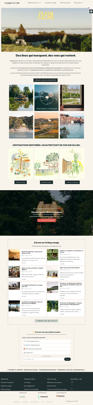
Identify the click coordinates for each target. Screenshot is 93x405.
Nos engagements (29, 386)
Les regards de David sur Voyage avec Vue (32, 285)
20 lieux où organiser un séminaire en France (71, 251)
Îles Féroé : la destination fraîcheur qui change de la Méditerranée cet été (71, 284)
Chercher (67, 359)
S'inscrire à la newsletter (31, 389)
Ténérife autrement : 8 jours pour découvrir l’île (32, 252)
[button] (91, 11)
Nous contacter (51, 386)
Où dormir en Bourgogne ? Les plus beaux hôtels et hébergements (71, 303)
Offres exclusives (6, 389)
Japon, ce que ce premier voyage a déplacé (32, 268)
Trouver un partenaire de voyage (57, 389)
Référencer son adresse (54, 382)
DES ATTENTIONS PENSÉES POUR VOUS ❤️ (46, 208)
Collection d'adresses (7, 382)
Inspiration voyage (6, 386)
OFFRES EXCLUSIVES (23, 370)
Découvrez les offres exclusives (46, 212)
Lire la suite (24, 262)
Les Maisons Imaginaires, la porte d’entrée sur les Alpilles (32, 302)
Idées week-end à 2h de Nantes (70, 268)
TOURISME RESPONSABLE (40, 370)
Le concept (27, 382)
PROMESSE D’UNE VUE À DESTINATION (63, 370)
